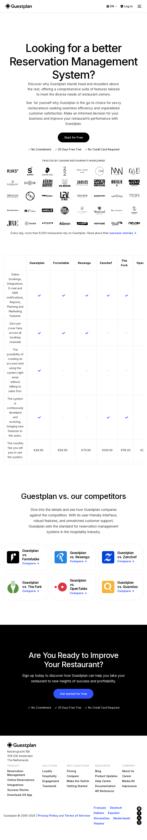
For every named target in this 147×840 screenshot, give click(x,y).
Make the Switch (78, 781)
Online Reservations (20, 779)
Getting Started (77, 786)
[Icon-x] (139, 818)
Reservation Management (16, 773)
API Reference (104, 791)
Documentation (105, 786)
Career (126, 776)
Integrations (15, 784)
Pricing (71, 771)
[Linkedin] (139, 808)
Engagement (50, 781)
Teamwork (49, 786)
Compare (73, 776)
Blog (98, 771)
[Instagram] (139, 822)
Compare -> (30, 563)
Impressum (129, 786)
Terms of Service (77, 815)
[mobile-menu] (138, 6)
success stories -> (122, 233)
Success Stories (18, 789)
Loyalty (47, 771)
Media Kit (128, 781)
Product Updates (106, 776)
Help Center (103, 781)
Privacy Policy (48, 815)
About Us (128, 771)
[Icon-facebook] (139, 813)
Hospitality (49, 776)
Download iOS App (19, 794)
